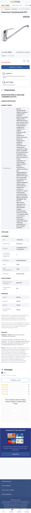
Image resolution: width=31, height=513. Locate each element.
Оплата (9, 73)
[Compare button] (28, 61)
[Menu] (2, 2)
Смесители (14, 9)
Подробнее (15, 454)
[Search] (5, 2)
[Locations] (26, 2)
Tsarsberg (27, 52)
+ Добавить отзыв (15, 380)
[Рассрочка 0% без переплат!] (15, 439)
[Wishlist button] (24, 61)
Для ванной (7, 9)
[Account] (29, 2)
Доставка (9, 82)
